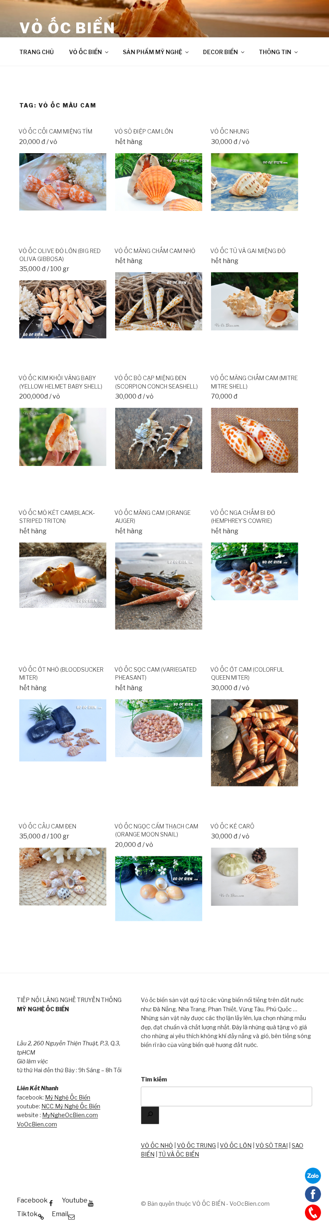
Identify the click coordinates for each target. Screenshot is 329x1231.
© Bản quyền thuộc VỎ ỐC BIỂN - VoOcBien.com (205, 1203)
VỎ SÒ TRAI (272, 1145)
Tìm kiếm (154, 1079)
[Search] (150, 1115)
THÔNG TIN (275, 52)
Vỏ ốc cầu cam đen (47, 826)
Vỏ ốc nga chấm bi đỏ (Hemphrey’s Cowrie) (242, 516)
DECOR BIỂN (220, 52)
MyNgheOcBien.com (70, 1115)
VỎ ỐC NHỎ (157, 1145)
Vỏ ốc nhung (229, 131)
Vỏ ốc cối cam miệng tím (55, 131)
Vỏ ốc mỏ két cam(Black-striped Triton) (56, 516)
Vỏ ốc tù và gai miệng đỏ (248, 251)
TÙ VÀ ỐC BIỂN (178, 1154)
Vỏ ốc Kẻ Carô (232, 826)
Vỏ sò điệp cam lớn (143, 131)
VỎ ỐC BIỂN (67, 28)
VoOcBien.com (37, 1124)
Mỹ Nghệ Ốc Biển (67, 1097)
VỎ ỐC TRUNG (196, 1145)
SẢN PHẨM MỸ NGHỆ (152, 52)
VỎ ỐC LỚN (236, 1145)
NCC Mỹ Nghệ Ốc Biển (70, 1106)
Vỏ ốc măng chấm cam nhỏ (154, 251)
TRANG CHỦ (36, 52)
